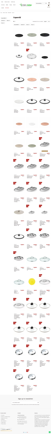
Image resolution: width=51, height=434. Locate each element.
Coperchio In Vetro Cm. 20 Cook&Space (29, 111)
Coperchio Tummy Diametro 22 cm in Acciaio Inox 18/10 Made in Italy (43, 364)
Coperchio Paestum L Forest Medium (29, 155)
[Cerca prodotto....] (46, 3)
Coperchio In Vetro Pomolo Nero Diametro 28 (42, 316)
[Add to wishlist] (24, 28)
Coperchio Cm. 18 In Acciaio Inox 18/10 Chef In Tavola (17, 200)
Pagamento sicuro (4, 418)
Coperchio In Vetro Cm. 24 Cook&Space (42, 111)
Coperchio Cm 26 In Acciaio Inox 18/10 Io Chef (42, 177)
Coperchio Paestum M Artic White (30, 133)
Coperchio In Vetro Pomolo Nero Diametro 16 (42, 340)
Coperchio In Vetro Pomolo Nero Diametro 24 (17, 340)
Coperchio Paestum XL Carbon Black (42, 44)
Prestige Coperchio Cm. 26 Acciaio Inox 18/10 (29, 247)
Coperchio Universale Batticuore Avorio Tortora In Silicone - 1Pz (17, 223)
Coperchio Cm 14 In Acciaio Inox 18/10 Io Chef (43, 155)
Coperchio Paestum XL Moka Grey (42, 89)
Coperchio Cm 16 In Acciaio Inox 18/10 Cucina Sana (30, 67)
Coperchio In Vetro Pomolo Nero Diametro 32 (29, 316)
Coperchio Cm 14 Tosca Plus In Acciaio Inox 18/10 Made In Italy (30, 223)
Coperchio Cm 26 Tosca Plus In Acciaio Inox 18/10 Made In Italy (43, 223)
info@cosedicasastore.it (23, 421)
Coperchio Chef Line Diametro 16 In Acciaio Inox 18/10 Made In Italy (43, 293)
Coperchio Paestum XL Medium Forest (29, 44)
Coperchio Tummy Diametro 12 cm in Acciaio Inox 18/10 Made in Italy (17, 389)
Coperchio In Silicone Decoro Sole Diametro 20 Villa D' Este (30, 292)
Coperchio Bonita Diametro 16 (16, 292)
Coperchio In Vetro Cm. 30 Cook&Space (16, 89)
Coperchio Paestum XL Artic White (16, 111)
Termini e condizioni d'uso (5, 416)
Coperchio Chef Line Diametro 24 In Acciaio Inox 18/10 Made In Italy (17, 316)
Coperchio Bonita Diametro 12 (30, 269)
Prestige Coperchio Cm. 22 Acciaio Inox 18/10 (42, 247)
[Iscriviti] (38, 402)
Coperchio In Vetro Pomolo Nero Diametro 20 (29, 340)
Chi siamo (2, 415)
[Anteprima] (24, 32)
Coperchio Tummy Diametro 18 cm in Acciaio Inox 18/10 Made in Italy (17, 364)
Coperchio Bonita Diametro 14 (43, 269)
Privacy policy (3, 423)
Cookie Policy (3, 422)
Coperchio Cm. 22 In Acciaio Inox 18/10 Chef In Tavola (30, 200)
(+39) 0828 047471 (22, 419)
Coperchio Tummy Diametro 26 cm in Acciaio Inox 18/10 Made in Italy (30, 364)
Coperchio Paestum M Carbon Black (42, 66)
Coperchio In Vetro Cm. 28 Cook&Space (16, 246)
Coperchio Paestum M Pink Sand (17, 133)
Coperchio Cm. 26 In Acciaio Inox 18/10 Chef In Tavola (42, 200)
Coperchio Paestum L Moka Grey (17, 155)
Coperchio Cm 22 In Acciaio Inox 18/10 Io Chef (30, 177)
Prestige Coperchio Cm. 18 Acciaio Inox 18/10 (16, 270)
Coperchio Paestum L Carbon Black (16, 44)
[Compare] (24, 30)
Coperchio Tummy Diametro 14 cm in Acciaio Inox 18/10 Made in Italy (30, 389)
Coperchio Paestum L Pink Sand (42, 133)
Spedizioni (3, 419)
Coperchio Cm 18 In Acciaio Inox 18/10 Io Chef (17, 177)
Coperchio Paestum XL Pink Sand (30, 89)
